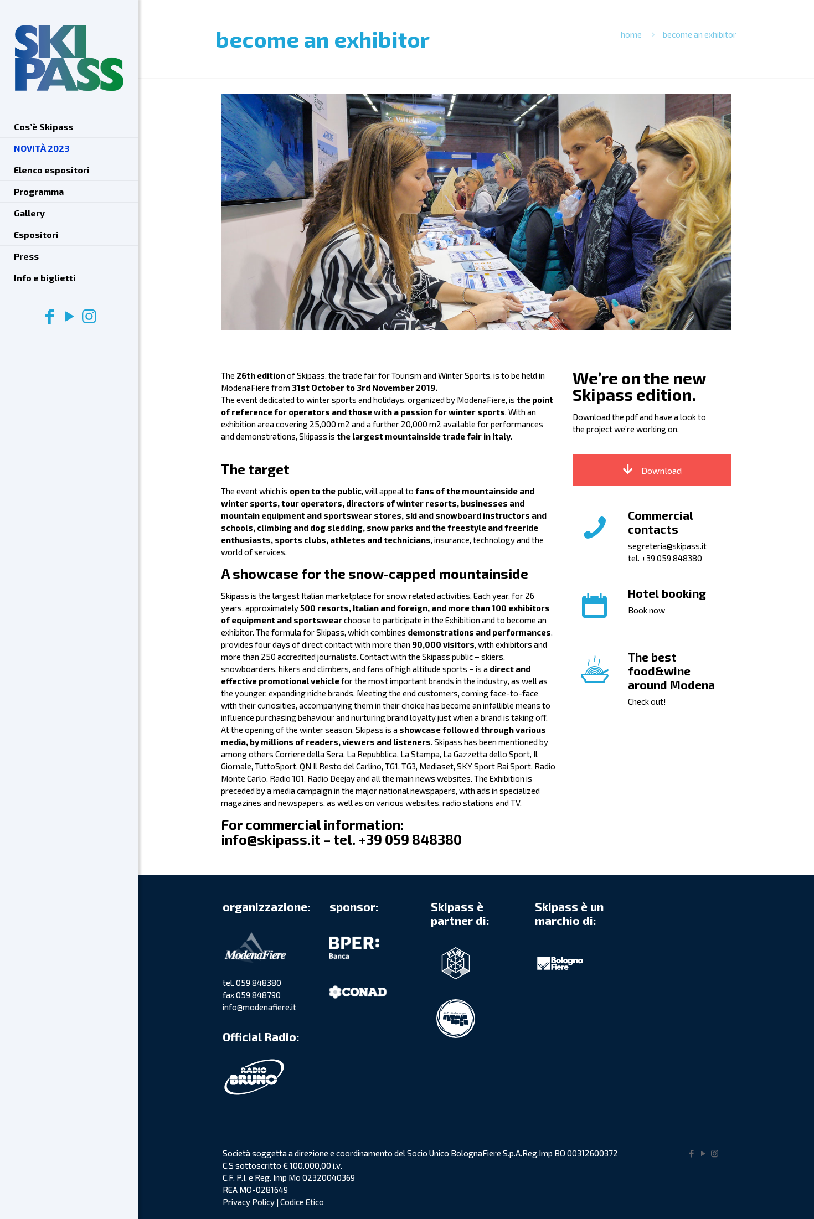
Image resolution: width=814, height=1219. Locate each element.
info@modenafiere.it (259, 1007)
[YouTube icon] (69, 316)
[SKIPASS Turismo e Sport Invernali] (69, 58)
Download (660, 470)
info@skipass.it (271, 839)
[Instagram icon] (89, 316)
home (631, 34)
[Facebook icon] (49, 316)
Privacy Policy (249, 1202)
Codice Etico (302, 1202)
